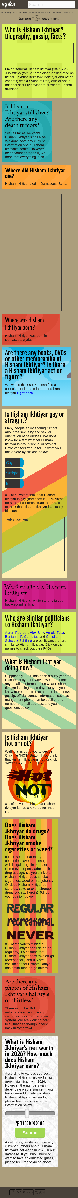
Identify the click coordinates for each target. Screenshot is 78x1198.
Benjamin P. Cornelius (21, 636)
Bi (7, 483)
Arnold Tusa (55, 633)
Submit (30, 1132)
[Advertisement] (31, 252)
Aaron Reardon (16, 633)
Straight (12, 473)
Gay (9, 463)
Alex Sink (37, 633)
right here (25, 393)
